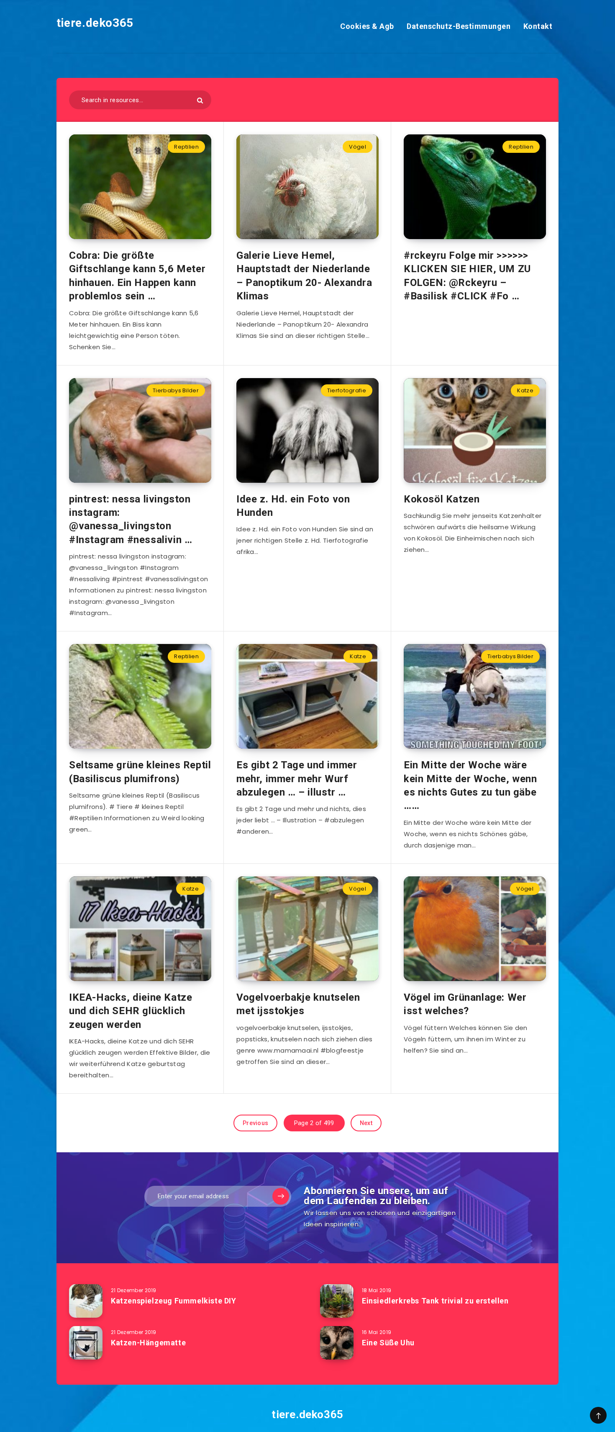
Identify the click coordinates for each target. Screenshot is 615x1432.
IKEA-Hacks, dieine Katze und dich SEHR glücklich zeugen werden (130, 1011)
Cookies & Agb (367, 26)
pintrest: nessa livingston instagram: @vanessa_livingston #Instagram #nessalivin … (130, 519)
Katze (525, 390)
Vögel (357, 147)
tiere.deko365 (94, 23)
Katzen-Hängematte (148, 1342)
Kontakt (538, 26)
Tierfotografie (346, 390)
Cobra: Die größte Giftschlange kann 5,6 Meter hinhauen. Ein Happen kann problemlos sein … (137, 276)
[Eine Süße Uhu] (337, 1343)
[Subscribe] (280, 1196)
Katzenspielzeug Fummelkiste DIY (173, 1300)
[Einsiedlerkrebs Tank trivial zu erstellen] (337, 1301)
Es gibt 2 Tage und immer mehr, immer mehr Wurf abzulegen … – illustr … (296, 778)
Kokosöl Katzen (441, 499)
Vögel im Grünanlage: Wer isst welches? (465, 1004)
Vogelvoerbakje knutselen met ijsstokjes (298, 1004)
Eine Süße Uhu (388, 1342)
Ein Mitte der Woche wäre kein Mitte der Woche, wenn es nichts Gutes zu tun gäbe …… (470, 785)
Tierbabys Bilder (176, 390)
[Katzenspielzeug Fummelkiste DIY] (85, 1301)
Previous (255, 1123)
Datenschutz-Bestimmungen (458, 26)
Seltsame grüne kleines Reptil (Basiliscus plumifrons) (140, 771)
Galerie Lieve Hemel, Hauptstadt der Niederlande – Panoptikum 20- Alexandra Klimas (304, 276)
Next (366, 1123)
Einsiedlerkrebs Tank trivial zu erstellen (435, 1300)
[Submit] (200, 100)
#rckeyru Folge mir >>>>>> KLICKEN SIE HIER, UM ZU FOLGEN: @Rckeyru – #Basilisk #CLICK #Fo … (467, 276)
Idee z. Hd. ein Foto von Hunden (293, 505)
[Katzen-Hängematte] (85, 1343)
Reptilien (186, 147)
